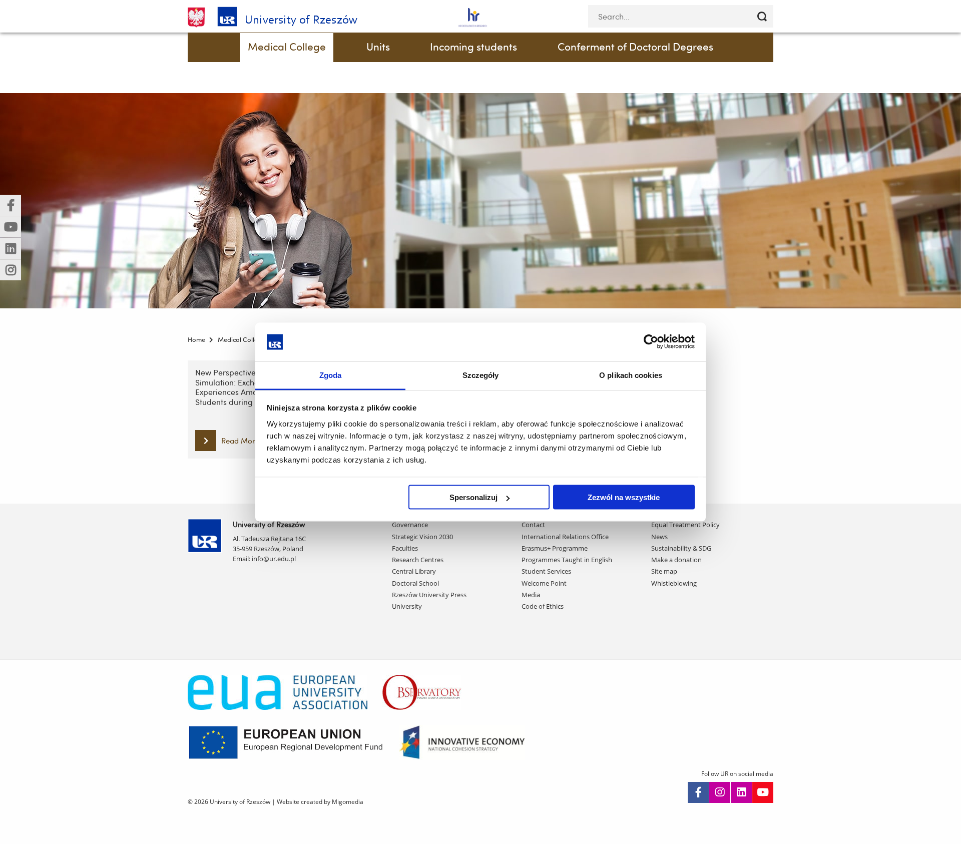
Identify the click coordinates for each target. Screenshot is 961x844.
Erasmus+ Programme (555, 548)
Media (531, 594)
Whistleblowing (674, 583)
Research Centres (417, 559)
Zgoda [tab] (330, 374)
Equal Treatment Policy (685, 524)
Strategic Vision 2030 (422, 536)
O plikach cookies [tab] (630, 374)
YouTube (762, 792)
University (407, 606)
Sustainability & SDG (681, 548)
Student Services (546, 571)
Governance (410, 524)
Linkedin (741, 792)
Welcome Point (544, 583)
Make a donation (676, 559)
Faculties (405, 548)
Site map (664, 571)
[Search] (762, 16)
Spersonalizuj (473, 497)
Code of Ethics (543, 606)
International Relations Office (565, 536)
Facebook (698, 792)
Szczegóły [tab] (480, 374)
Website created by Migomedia (320, 801)
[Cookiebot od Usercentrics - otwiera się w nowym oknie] (651, 341)
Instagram (719, 792)
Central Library (414, 571)
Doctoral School (415, 583)
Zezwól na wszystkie (624, 497)
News (659, 536)
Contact (533, 524)
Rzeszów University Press (429, 594)
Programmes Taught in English (567, 559)
